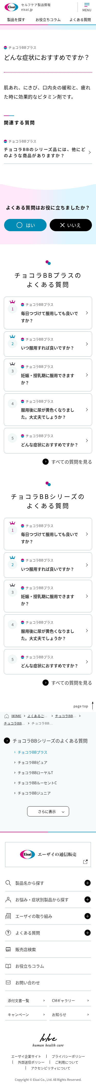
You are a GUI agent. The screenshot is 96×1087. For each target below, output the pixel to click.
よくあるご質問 (38, 716)
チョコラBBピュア (32, 762)
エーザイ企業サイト (26, 1056)
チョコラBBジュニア (34, 793)
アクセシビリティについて (50, 1068)
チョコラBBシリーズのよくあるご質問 (66, 716)
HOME (16, 716)
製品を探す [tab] (16, 19)
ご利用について (66, 1062)
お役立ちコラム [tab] (48, 19)
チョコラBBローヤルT (35, 772)
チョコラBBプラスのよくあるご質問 (14, 723)
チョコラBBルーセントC (37, 782)
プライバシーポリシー (68, 1056)
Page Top (80, 706)
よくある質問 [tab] (80, 19)
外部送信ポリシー (31, 1062)
